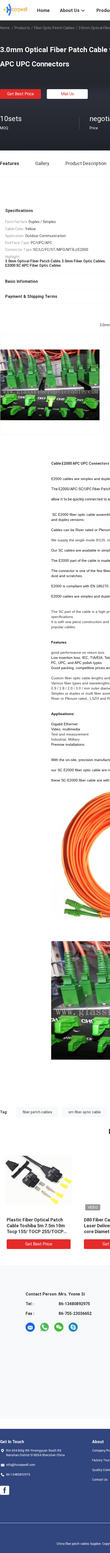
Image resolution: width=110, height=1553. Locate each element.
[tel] (87, 1327)
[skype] (73, 1327)
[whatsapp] (44, 1327)
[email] (30, 1327)
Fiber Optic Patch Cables (54, 28)
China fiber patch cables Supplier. (79, 1544)
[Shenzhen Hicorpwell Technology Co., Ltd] (15, 10)
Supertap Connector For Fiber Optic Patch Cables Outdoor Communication (64, 1225)
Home (5, 28)
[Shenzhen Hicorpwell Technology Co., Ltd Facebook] (4, 1490)
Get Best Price (20, 93)
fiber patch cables (37, 1112)
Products (22, 28)
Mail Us (67, 93)
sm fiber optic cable (84, 1112)
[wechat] (58, 1327)
